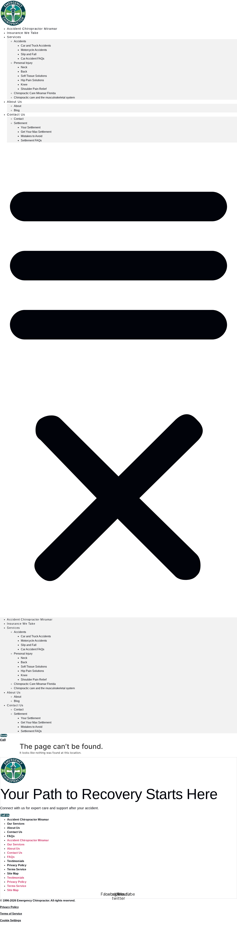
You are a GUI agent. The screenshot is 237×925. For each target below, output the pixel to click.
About (17, 106)
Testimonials (15, 861)
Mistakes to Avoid (31, 136)
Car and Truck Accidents (36, 45)
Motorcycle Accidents (34, 49)
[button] (118, 380)
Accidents (20, 41)
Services (14, 37)
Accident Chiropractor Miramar (32, 28)
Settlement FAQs (31, 140)
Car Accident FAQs (32, 58)
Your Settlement (30, 127)
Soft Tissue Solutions (34, 75)
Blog (17, 110)
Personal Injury (23, 62)
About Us (14, 101)
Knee (24, 84)
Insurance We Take (22, 33)
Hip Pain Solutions (32, 80)
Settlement (20, 123)
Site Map (13, 873)
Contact (18, 118)
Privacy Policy (16, 865)
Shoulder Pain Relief (33, 88)
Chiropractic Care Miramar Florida (35, 93)
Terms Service (16, 869)
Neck (24, 67)
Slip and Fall (28, 54)
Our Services (15, 823)
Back (24, 71)
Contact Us (16, 114)
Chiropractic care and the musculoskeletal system (44, 97)
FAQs (11, 836)
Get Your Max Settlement (36, 131)
